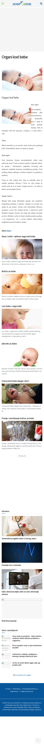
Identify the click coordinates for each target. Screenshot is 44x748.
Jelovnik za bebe (9, 343)
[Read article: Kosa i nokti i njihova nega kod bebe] (22, 249)
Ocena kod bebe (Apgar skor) (15, 381)
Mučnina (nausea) (9, 621)
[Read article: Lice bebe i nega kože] (22, 319)
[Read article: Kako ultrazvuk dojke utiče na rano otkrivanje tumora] (22, 579)
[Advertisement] (22, 30)
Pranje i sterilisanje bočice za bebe (18, 418)
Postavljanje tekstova (29, 689)
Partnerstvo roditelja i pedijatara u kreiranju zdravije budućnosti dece (24, 655)
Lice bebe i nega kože (12, 306)
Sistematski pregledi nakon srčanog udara (19, 538)
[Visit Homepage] (22, 3)
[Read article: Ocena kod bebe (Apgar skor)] (22, 394)
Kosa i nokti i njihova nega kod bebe (18, 236)
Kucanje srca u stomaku (11, 565)
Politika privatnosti (26, 691)
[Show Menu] (3, 3)
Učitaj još (22, 456)
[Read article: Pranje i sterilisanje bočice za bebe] (22, 431)
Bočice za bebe (9, 271)
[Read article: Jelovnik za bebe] (22, 356)
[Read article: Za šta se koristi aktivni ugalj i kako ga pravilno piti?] (6, 665)
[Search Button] (41, 3)
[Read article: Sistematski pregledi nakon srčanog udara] (22, 526)
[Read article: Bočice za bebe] (22, 284)
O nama (8, 689)
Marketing (16, 689)
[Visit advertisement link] (22, 675)
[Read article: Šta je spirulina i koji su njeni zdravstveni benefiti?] (6, 647)
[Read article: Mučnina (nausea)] (22, 608)
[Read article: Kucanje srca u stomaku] (22, 553)
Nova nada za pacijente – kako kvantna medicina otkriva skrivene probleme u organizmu (26, 638)
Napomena (14, 691)
